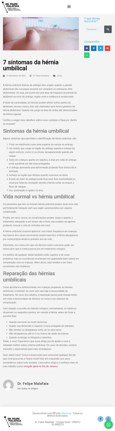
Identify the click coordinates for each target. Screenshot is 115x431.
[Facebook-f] (101, 419)
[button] (69, 6)
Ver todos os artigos (27, 388)
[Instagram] (108, 419)
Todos (59, 76)
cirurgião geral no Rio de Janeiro (40, 366)
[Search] (108, 29)
